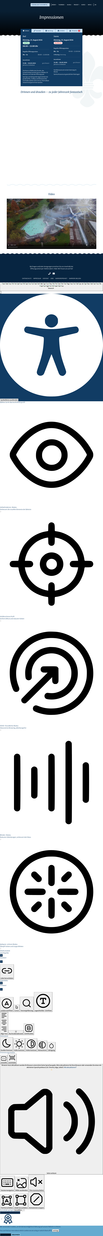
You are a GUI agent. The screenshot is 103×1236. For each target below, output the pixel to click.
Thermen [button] (61, 4)
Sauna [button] (69, 4)
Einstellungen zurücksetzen (10, 1213)
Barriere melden (75, 278)
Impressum (37, 278)
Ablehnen (16, 1235)
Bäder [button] (54, 4)
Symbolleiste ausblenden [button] (9, 400)
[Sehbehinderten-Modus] (0, 512)
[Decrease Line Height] (1, 989)
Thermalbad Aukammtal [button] (39, 4)
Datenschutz (26, 278)
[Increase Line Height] (1, 983)
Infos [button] (89, 4)
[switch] (0, 511)
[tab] (26, 31)
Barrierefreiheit (61, 278)
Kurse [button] (83, 4)
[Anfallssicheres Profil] (0, 621)
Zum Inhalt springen (7, 1210)
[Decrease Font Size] (1, 961)
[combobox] (51, 286)
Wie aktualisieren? (70, 1067)
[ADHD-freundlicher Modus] (0, 730)
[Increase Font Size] (1, 955)
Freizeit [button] (76, 4)
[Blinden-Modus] (0, 839)
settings (56, 1231)
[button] (0, 292)
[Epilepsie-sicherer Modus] (0, 949)
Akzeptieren (5, 1235)
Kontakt (46, 278)
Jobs (52, 278)
